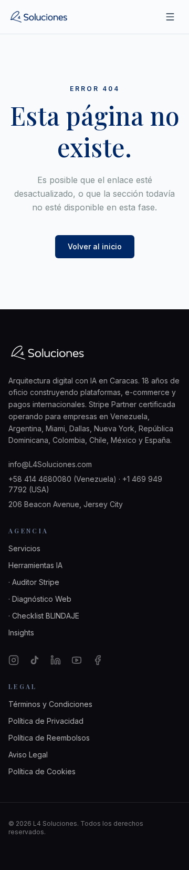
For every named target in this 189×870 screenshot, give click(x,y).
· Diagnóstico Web (39, 598)
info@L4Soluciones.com (50, 464)
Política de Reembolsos (49, 737)
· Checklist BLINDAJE (43, 615)
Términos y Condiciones (50, 704)
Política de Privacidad (45, 720)
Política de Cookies (42, 771)
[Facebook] (97, 660)
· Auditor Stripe (33, 582)
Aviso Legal (28, 754)
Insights (21, 632)
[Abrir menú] (170, 16)
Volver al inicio (95, 246)
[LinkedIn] (55, 660)
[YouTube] (76, 660)
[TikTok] (34, 660)
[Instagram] (13, 660)
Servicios (24, 548)
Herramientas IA (35, 565)
